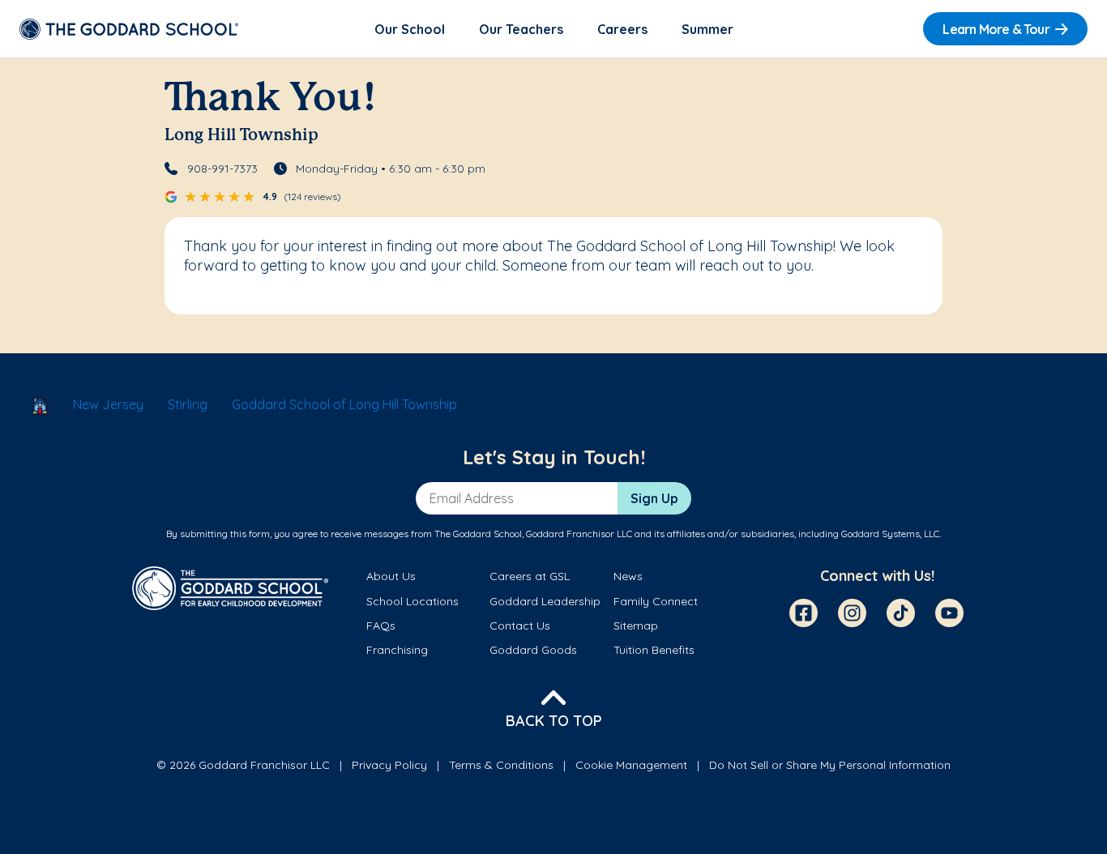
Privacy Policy (389, 765)
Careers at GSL (529, 576)
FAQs (380, 625)
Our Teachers (521, 29)
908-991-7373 (222, 168)
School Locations (412, 601)
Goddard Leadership (545, 601)
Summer (707, 29)
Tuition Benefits (654, 650)
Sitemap (635, 625)
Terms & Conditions (501, 765)
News (628, 576)
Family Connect (655, 601)
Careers (622, 29)
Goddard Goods (533, 650)
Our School (409, 29)
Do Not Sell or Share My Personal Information (830, 765)
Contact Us (519, 625)
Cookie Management (631, 765)
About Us (391, 576)
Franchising (397, 650)
